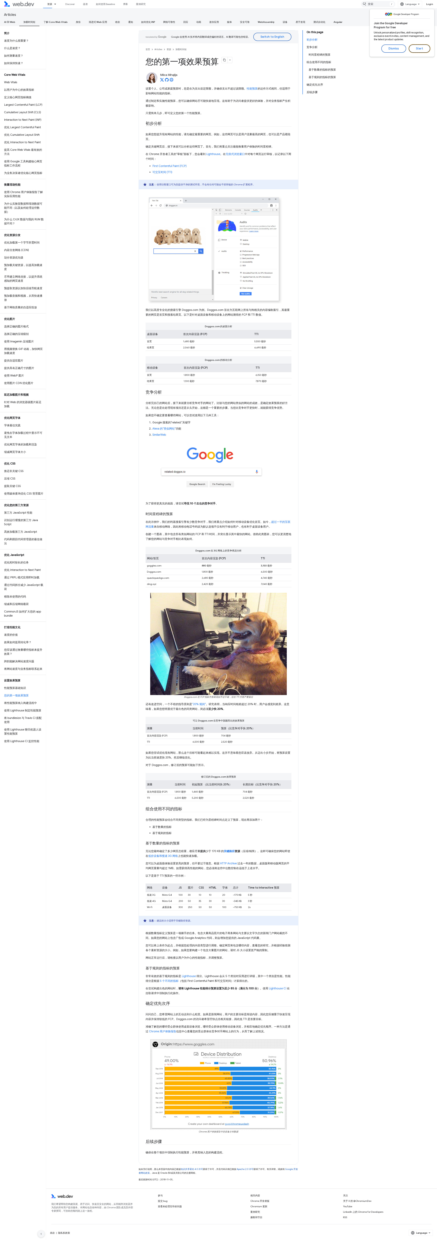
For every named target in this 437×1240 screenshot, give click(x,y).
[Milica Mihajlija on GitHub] (167, 81)
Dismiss (394, 48)
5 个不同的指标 (169, 981)
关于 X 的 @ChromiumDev (357, 1200)
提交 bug (162, 1200)
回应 (185, 22)
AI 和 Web (9, 22)
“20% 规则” (199, 704)
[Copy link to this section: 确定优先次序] (173, 1004)
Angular (338, 22)
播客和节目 (256, 1217)
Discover (70, 4)
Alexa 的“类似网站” (164, 428)
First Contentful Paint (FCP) (169, 166)
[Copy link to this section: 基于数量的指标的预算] (183, 844)
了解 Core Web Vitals (56, 22)
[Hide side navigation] (41, 1233)
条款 (52, 1232)
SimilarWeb (159, 435)
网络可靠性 (169, 22)
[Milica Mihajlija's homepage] (171, 81)
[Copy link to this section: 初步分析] (165, 124)
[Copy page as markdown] (225, 60)
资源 (49, 4)
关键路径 (229, 851)
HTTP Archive (228, 863)
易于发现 (300, 22)
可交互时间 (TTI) (162, 172)
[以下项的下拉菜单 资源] (56, 4)
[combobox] (378, 4)
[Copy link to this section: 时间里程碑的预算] (176, 514)
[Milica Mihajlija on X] (162, 81)
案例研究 (141, 4)
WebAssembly (266, 22)
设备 (285, 22)
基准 (85, 4)
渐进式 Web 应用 (98, 22)
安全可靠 (245, 22)
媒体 (229, 22)
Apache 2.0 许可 (245, 1169)
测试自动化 (319, 22)
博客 (125, 4)
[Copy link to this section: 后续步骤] (165, 1142)
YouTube (347, 1206)
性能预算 (252, 88)
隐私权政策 (64, 1232)
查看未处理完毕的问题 (170, 1206)
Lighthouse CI (277, 988)
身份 (78, 22)
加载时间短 (29, 22)
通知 (130, 22)
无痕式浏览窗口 (235, 154)
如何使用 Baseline (105, 4)
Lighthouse (213, 154)
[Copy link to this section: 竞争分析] (165, 392)
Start (419, 48)
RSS (345, 1217)
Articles (10, 15)
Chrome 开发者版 (259, 1200)
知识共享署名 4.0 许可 (192, 1169)
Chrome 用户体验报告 (162, 1031)
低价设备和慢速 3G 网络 (163, 856)
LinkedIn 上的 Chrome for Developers (363, 1211)
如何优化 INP (148, 22)
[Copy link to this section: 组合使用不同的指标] (185, 809)
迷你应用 (214, 22)
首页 (148, 49)
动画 (198, 22)
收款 (117, 22)
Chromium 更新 (258, 1206)
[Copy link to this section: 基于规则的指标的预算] (183, 968)
